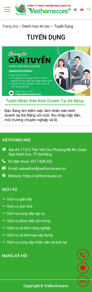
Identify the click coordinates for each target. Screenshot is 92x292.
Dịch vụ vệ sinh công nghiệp (29, 228)
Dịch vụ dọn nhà (19, 206)
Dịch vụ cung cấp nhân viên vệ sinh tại (37, 242)
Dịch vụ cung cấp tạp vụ (26, 213)
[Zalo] (83, 281)
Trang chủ (10, 26)
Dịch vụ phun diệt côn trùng (28, 221)
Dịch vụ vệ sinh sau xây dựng (30, 235)
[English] (75, 9)
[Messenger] (83, 268)
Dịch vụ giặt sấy (19, 199)
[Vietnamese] (81, 9)
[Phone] (83, 254)
